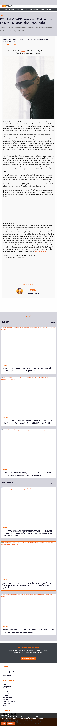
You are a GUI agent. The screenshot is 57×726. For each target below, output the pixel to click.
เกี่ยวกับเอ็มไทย (7, 676)
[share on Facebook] (8, 44)
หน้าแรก (5, 9)
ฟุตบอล (23, 51)
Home (4, 39)
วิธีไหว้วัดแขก (6, 699)
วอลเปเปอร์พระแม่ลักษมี (9, 701)
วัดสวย (42, 9)
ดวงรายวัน (5, 692)
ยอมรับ (3, 723)
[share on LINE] (15, 44)
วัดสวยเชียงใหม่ (7, 686)
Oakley (33, 284)
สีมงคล (5, 705)
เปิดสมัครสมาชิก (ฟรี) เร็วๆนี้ (28, 658)
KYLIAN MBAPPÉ (25, 284)
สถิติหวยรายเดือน (7, 690)
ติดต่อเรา (5, 674)
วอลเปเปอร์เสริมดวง (34, 9)
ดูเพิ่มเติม (53, 323)
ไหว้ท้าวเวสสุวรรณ (7, 698)
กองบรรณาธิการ (33, 293)
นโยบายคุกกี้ (6, 670)
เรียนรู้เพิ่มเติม (11, 723)
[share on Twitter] (12, 44)
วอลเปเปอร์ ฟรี (6, 703)
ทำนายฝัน (11, 9)
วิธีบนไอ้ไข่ (5, 696)
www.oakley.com (40, 251)
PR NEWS (2, 15)
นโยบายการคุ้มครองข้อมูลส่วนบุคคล (12, 672)
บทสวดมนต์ (48, 9)
